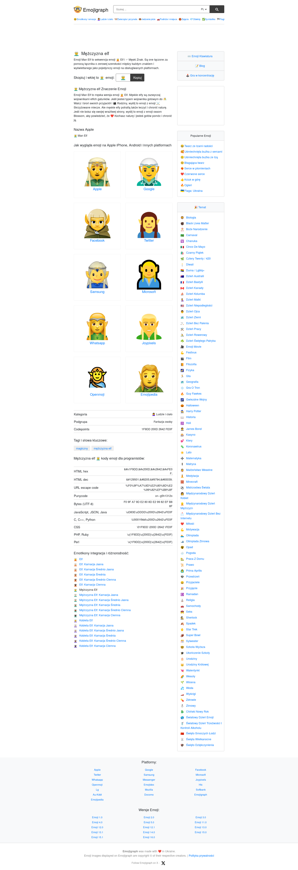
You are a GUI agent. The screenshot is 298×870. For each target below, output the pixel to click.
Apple (97, 188)
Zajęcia (184, 19)
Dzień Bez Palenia (195, 323)
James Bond (191, 429)
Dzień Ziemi (191, 317)
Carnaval (189, 235)
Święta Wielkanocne (196, 739)
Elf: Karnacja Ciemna (90, 584)
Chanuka (189, 241)
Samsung (97, 291)
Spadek (188, 623)
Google (149, 188)
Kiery (186, 440)
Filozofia (188, 364)
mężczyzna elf (102, 448)
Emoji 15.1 (97, 837)
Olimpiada (190, 535)
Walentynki (190, 670)
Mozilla (149, 789)
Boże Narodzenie (194, 229)
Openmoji (97, 394)
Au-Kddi (97, 794)
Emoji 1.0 (97, 817)
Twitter (149, 240)
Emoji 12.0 (97, 827)
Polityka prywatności (201, 855)
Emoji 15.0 (201, 832)
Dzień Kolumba (193, 294)
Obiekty (195, 19)
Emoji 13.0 (201, 827)
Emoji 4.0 (97, 822)
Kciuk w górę (191, 179)
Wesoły (188, 676)
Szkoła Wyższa (193, 647)
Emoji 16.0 (149, 837)
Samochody (191, 606)
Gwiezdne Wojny (194, 399)
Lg (97, 789)
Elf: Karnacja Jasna (88, 564)
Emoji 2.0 (149, 817)
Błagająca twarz (192, 163)
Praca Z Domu (192, 559)
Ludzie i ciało (105, 19)
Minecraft (189, 481)
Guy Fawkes (191, 393)
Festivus (188, 352)
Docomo (149, 794)
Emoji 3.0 (201, 817)
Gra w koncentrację (200, 75)
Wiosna (188, 682)
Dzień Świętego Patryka (198, 340)
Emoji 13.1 (97, 832)
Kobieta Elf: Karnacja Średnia (95, 635)
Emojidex (149, 784)
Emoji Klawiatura (200, 56)
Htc (201, 784)
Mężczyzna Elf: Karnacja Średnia (97, 605)
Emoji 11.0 (201, 822)
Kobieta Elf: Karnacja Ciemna (95, 646)
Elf (78, 559)
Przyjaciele (190, 582)
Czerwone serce (193, 174)
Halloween (190, 405)
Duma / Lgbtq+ (193, 270)
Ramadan (189, 594)
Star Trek (189, 629)
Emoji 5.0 (149, 822)
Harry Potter (191, 411)
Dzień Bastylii (192, 282)
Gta (186, 376)
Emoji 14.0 (149, 832)
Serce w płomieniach (195, 168)
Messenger (149, 779)
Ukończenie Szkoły (195, 653)
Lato (186, 452)
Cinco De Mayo (193, 246)
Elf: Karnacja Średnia (90, 574)
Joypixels (149, 342)
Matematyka (191, 458)
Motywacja (190, 529)
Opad (187, 547)
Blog (200, 66)
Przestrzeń (190, 576)
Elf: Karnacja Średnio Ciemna (95, 579)
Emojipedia (149, 394)
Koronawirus (191, 446)
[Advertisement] (149, 38)
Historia (188, 417)
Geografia (189, 382)
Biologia (188, 217)
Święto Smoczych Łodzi (198, 733)
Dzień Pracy (191, 329)
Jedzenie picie (147, 19)
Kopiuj (137, 77)
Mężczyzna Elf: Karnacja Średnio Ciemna (102, 610)
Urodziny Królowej (195, 664)
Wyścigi (188, 694)
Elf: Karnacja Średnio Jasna (94, 569)
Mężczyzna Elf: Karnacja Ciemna (97, 615)
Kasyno (188, 434)
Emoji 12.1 (149, 827)
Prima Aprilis (191, 570)
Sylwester (189, 641)
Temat (201, 207)
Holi (186, 423)
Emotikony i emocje (85, 19)
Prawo (187, 564)
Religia (188, 600)
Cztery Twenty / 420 (196, 258)
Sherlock (189, 617)
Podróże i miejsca (167, 19)
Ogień (186, 185)
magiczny (82, 448)
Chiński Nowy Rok (195, 711)
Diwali (187, 264)
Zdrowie (188, 699)
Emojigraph (95, 9)
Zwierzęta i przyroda (126, 19)
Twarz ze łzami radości (197, 146)
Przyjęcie (189, 588)
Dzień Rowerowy (194, 335)
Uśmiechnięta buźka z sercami (201, 151)
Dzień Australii (192, 276)
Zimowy (188, 705)
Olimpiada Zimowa (195, 541)
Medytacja (190, 476)
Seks (186, 611)
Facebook (97, 240)
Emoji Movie (191, 346)
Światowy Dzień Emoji (197, 717)
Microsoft (149, 291)
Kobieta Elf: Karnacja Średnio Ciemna (100, 640)
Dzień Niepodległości (196, 305)
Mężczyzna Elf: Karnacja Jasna (96, 595)
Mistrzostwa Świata (195, 487)
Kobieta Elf (83, 620)
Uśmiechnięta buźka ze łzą (199, 157)
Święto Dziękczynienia (197, 745)
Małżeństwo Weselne (196, 470)
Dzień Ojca (190, 311)
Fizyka (187, 370)
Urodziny (189, 658)
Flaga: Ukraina (192, 191)
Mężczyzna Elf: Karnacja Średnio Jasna (101, 600)
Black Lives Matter (195, 223)
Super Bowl (190, 635)
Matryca (188, 464)
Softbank (201, 789)
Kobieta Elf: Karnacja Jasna (93, 625)
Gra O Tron (190, 387)
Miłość (187, 523)
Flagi (220, 19)
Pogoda (188, 553)
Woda (187, 688)
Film (186, 358)
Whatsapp (97, 342)
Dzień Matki (191, 299)
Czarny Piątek (192, 252)
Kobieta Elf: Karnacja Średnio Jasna (99, 630)
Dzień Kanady (192, 288)
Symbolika (208, 19)
